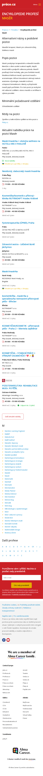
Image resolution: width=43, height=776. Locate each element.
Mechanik (8, 485)
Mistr (7, 512)
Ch (33, 546)
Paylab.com (27, 689)
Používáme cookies (9, 605)
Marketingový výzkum (13, 467)
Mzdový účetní (10, 533)
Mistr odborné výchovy (13, 515)
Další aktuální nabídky (13, 416)
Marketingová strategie (14, 461)
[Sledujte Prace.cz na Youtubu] (8, 640)
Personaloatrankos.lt (10, 721)
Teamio (25, 673)
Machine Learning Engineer (15, 431)
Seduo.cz (26, 677)
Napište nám (7, 616)
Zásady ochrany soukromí (11, 608)
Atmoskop (6, 689)
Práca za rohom (8, 683)
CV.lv (4, 705)
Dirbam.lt (6, 712)
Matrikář (8, 482)
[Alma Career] (21, 751)
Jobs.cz (5, 670)
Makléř (7, 434)
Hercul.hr (26, 712)
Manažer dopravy (11, 443)
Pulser (25, 718)
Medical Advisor (11, 494)
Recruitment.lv (7, 725)
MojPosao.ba (27, 705)
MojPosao (26, 702)
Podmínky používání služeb (30, 605)
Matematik (9, 479)
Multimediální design (12, 530)
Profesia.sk (6, 673)
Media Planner (10, 491)
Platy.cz (5, 122)
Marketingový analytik (13, 464)
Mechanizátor (10, 488)
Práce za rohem (8, 686)
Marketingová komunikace (14, 458)
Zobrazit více (6, 594)
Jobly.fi (5, 739)
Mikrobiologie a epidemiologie (16, 509)
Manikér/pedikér (11, 455)
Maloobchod (9, 437)
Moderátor (9, 518)
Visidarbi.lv (6, 715)
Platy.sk (25, 686)
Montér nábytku (11, 527)
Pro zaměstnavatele (21, 616)
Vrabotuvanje (27, 709)
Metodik (8, 503)
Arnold (25, 670)
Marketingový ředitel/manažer (16, 470)
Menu (35, 4)
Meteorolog (9, 500)
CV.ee (5, 709)
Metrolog (8, 506)
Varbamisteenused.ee (10, 728)
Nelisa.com (6, 693)
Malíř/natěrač (10, 440)
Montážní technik (11, 524)
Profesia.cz (6, 677)
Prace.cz (5, 30)
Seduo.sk (26, 680)
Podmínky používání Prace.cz (22, 594)
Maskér (7, 473)
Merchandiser (10, 497)
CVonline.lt (6, 702)
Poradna (14, 30)
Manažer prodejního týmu (14, 452)
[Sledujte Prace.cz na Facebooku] (4, 640)
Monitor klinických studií (13, 521)
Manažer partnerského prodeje (16, 449)
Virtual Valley (27, 715)
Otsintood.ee (7, 718)
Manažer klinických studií (14, 446)
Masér (7, 476)
